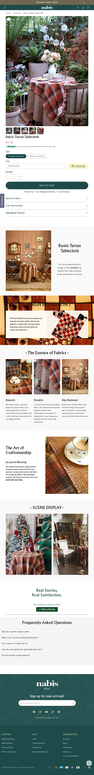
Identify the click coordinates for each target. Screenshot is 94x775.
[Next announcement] (83, 2)
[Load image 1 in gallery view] (9, 130)
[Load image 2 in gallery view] (17, 130)
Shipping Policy (8, 739)
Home (8, 13)
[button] (4, 7)
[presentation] (47, 71)
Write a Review (49, 610)
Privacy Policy (7, 747)
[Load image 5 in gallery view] (40, 130)
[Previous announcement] (10, 2)
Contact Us (37, 747)
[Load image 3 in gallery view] (24, 130)
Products (17, 13)
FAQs (34, 739)
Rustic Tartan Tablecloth (34, 13)
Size (8, 161)
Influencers (67, 747)
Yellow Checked (37, 156)
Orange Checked (16, 156)
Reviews (66, 739)
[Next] (84, 60)
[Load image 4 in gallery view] (32, 130)
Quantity (9, 172)
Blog (65, 743)
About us (67, 752)
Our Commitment (70, 756)
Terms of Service (9, 752)
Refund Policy (7, 743)
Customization (38, 743)
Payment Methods (40, 752)
